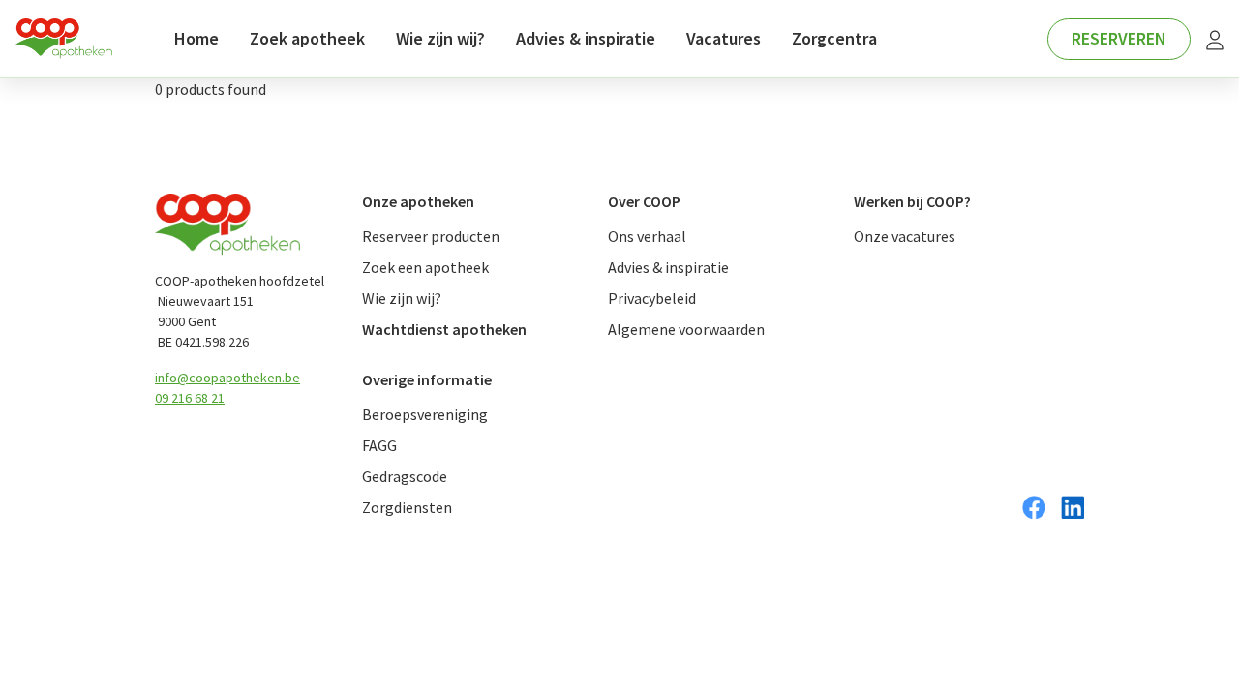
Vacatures (723, 38)
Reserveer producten (430, 236)
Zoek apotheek (307, 38)
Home (196, 38)
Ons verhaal (647, 236)
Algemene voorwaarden (686, 329)
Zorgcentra (834, 38)
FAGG (379, 445)
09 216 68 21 (190, 398)
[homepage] (64, 39)
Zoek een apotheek (425, 267)
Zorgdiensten (407, 507)
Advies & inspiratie (585, 38)
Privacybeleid (652, 298)
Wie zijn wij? (440, 38)
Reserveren (1119, 38)
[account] (1215, 39)
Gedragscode (404, 476)
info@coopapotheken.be (227, 377)
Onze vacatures (904, 236)
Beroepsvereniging (425, 414)
